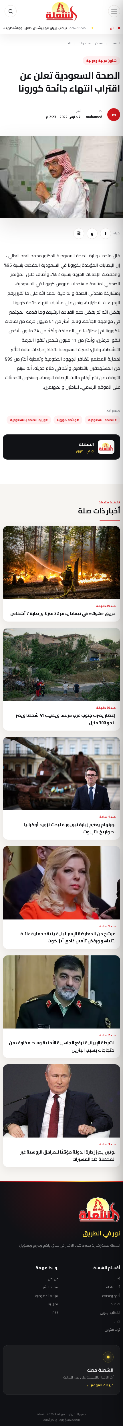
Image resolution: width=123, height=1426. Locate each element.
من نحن (53, 1279)
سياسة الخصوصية (47, 1296)
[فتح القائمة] (114, 11)
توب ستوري (112, 1329)
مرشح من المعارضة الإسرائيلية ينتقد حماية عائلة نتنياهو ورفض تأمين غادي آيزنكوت (68, 937)
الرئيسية (115, 43)
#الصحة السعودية (102, 420)
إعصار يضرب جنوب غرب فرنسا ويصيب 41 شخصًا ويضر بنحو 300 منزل (66, 719)
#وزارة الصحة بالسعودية (29, 420)
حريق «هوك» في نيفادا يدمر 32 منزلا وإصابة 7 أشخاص (63, 613)
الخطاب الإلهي (110, 1313)
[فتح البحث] (11, 11)
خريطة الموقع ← (100, 1385)
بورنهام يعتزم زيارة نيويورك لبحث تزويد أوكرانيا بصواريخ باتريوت (70, 828)
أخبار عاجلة (113, 1287)
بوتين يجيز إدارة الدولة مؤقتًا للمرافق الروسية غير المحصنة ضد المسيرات (68, 1155)
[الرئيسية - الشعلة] (61, 11)
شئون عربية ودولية (91, 43)
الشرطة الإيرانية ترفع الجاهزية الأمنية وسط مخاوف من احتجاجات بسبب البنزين (62, 1046)
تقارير (117, 1321)
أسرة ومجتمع (111, 1296)
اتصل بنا (53, 1304)
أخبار (117, 1279)
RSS (55, 1313)
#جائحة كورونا (68, 420)
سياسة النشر (51, 1287)
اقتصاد (115, 1304)
